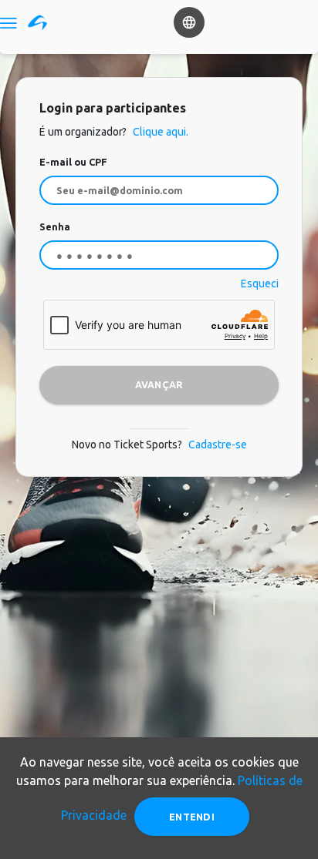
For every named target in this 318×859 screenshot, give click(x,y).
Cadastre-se (217, 444)
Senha (54, 226)
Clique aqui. (159, 132)
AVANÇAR (159, 384)
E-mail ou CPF (73, 161)
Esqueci (260, 283)
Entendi (192, 816)
